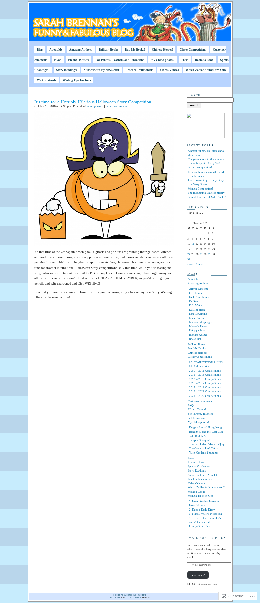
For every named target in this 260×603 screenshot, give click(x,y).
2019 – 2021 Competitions (205, 391)
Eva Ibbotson (197, 309)
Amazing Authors (80, 49)
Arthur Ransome (198, 288)
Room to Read (204, 60)
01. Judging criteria (200, 366)
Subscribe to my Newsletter (101, 70)
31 (188, 259)
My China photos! (163, 60)
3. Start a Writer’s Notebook (205, 513)
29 (209, 254)
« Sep (190, 264)
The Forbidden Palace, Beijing (207, 444)
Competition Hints (199, 526)
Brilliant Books (108, 49)
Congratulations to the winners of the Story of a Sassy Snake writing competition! (206, 163)
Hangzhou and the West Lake (206, 431)
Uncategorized (94, 106)
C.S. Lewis (195, 292)
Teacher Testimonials (139, 70)
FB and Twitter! (78, 60)
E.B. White (195, 305)
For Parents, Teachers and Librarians (119, 60)
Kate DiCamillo (198, 313)
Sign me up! (198, 574)
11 (192, 243)
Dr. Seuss (194, 301)
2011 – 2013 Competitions (205, 374)
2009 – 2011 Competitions (205, 370)
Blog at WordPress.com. (130, 595)
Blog (40, 49)
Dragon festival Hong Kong (205, 427)
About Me (55, 49)
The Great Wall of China (203, 448)
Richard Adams (198, 334)
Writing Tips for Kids (77, 80)
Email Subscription (206, 537)
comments (134, 597)
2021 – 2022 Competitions (205, 395)
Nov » (199, 264)
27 (201, 254)
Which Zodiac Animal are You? (206, 70)
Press (184, 60)
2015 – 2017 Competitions (205, 383)
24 (188, 254)
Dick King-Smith (199, 296)
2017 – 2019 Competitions (205, 387)
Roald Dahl (195, 338)
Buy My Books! (135, 49)
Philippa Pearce (198, 330)
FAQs (57, 60)
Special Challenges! (199, 466)
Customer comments (200, 401)
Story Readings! (66, 70)
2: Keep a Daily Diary (202, 509)
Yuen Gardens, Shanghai (203, 452)
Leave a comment (117, 106)
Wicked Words (46, 80)
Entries (115, 597)
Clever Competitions (193, 49)
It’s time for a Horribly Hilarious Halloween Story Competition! (93, 101)
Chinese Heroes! (162, 49)
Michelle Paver (198, 326)
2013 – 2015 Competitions (205, 379)
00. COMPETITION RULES (206, 362)
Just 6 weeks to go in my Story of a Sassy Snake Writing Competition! (206, 184)
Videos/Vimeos (169, 70)
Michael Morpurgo (200, 322)
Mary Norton (197, 317)
